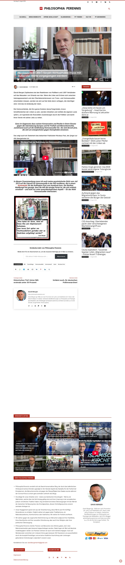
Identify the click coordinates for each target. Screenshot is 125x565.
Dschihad (51, 464)
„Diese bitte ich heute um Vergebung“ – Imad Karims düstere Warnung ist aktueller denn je (95, 111)
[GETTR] (32, 305)
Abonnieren (61, 256)
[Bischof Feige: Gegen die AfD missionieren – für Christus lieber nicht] (95, 432)
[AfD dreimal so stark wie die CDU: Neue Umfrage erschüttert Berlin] (62, 449)
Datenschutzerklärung (21, 560)
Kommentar (22, 185)
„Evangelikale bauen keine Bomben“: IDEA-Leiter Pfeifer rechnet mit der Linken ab (95, 140)
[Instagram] (88, 2)
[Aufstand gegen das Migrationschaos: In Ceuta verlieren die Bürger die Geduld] (96, 183)
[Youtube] (96, 2)
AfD (25, 264)
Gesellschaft (21, 67)
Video (82, 457)
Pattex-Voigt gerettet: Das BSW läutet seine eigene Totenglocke (96, 168)
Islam (55, 264)
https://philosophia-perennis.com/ (36, 294)
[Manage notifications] (120, 561)
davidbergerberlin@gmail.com (37, 542)
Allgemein (85, 117)
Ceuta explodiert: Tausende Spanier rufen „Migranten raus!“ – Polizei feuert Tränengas (96, 252)
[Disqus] (45, 337)
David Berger (24, 87)
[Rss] (109, 2)
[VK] (36, 269)
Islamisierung (86, 228)
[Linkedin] (45, 269)
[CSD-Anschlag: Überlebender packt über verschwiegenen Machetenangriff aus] (96, 211)
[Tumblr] (49, 269)
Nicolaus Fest (61, 264)
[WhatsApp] (20, 269)
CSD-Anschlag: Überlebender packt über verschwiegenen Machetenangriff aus (95, 223)
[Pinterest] (101, 2)
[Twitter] (92, 2)
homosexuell (48, 264)
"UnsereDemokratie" (87, 171)
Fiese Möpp (84, 432)
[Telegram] (24, 269)
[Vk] (105, 2)
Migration (85, 200)
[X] (15, 269)
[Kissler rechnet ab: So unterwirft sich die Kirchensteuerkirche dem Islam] (95, 453)
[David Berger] (16, 87)
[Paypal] (38, 305)
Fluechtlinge (30, 264)
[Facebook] (29, 305)
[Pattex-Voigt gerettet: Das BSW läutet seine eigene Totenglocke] (96, 157)
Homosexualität (39, 264)
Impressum (17, 555)
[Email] (32, 269)
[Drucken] (28, 269)
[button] (109, 9)
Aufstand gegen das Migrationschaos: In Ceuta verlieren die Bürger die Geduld (96, 195)
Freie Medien (85, 145)
